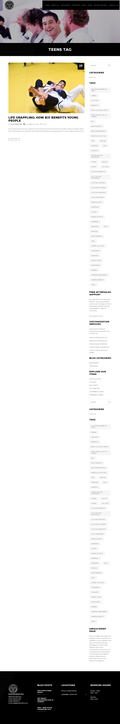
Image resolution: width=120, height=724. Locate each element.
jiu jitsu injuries (98, 182)
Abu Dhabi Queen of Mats (99, 90)
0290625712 (16, 701)
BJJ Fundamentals (99, 131)
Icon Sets (92, 382)
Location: (65, 694)
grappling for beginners (97, 156)
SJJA (45, 124)
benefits (95, 105)
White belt (96, 265)
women (94, 270)
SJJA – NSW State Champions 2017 (44, 708)
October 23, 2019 (32, 124)
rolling (94, 231)
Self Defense (97, 236)
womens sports (98, 280)
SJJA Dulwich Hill (16, 124)
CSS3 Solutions (95, 379)
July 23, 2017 (41, 711)
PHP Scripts (93, 385)
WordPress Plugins (96, 392)
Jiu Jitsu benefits (99, 171)
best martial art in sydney (99, 115)
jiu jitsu (105, 166)
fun (105, 145)
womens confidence (99, 275)
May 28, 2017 (41, 704)
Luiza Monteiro (98, 197)
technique (96, 250)
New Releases (94, 363)
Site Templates (94, 388)
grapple (95, 150)
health (104, 162)
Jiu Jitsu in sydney (99, 187)
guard (94, 162)
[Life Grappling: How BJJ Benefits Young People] (46, 88)
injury (94, 166)
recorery (95, 221)
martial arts (97, 202)
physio (94, 212)
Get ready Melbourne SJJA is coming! (45, 700)
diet (93, 141)
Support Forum (106, 304)
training (95, 255)
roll (106, 226)
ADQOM (94, 95)
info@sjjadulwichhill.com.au (20, 703)
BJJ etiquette (97, 126)
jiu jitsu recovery (99, 192)
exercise (95, 145)
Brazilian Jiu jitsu (99, 136)
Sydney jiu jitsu (98, 246)
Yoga (93, 284)
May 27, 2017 (41, 694)
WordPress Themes (96, 395)
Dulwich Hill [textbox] (73, 694)
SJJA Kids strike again (44, 691)
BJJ (93, 121)
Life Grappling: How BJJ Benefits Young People (43, 119)
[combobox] (78, 694)
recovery (95, 226)
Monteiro (95, 207)
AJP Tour (95, 100)
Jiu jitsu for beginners (96, 177)
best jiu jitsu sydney (100, 110)
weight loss (96, 260)
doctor (103, 141)
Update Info (93, 366)
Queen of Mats (97, 216)
